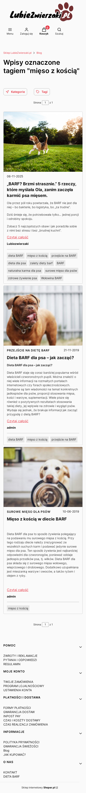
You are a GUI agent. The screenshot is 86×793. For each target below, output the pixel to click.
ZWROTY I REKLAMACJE (20, 655)
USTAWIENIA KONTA (17, 690)
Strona (37, 102)
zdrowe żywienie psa (22, 278)
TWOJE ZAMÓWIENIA (18, 681)
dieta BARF (15, 255)
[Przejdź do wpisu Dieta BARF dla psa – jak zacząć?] (43, 316)
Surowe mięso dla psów (29, 511)
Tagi (45, 91)
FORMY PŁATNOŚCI (17, 708)
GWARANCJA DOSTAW (19, 712)
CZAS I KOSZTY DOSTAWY (21, 720)
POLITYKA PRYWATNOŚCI (21, 742)
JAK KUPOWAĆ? (14, 754)
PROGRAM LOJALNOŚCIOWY (23, 686)
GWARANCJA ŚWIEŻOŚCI (20, 746)
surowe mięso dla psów (61, 270)
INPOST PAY (11, 716)
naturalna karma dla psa (24, 270)
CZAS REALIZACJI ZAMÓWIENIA (25, 724)
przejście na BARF (64, 255)
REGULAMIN (11, 664)
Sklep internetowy (38, 787)
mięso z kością (37, 255)
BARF (60, 263)
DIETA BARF (11, 776)
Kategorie (18, 91)
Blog (39, 52)
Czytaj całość (17, 237)
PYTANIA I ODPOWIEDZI (20, 660)
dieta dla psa (17, 263)
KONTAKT (10, 772)
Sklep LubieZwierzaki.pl (17, 52)
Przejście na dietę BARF (28, 350)
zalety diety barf (41, 263)
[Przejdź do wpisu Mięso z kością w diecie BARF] (43, 477)
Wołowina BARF (51, 278)
